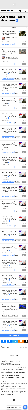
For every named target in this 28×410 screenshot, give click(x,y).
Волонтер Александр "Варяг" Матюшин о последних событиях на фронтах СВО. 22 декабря (10, 323)
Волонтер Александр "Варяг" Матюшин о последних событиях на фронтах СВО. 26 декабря (10, 248)
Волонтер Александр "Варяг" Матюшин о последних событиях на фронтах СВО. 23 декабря (10, 292)
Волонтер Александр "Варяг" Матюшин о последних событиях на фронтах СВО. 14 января (10, 175)
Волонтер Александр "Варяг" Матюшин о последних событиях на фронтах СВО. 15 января (10, 160)
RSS (17, 355)
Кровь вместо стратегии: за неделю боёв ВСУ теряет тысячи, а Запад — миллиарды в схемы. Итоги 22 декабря (10, 308)
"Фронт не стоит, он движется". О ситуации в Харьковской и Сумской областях (9, 52)
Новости (17, 240)
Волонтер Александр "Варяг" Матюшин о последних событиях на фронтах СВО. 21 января (10, 101)
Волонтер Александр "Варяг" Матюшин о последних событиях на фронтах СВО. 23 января (10, 86)
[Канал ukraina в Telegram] (15, 341)
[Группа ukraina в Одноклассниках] (21, 341)
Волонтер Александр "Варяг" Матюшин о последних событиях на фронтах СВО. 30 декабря (10, 219)
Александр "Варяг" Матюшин (13, 18)
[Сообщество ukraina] (9, 341)
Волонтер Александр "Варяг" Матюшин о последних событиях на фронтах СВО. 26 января (10, 72)
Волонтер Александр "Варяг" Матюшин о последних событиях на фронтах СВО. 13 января (10, 189)
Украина (9, 315)
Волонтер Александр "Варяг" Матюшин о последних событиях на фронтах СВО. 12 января (10, 204)
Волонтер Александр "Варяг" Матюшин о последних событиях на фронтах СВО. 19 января (10, 130)
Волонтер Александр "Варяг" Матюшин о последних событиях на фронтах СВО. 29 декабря (10, 233)
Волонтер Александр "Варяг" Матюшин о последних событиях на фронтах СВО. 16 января (10, 145)
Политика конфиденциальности (10, 375)
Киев (15, 315)
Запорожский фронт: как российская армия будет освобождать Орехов (9, 33)
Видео (16, 78)
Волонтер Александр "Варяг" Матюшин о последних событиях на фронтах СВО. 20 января (10, 116)
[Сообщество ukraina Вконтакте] (3, 341)
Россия (3, 315)
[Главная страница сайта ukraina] (6, 10)
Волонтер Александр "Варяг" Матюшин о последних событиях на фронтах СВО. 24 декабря (10, 278)
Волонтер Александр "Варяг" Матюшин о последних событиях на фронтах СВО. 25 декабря (10, 263)
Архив (12, 355)
